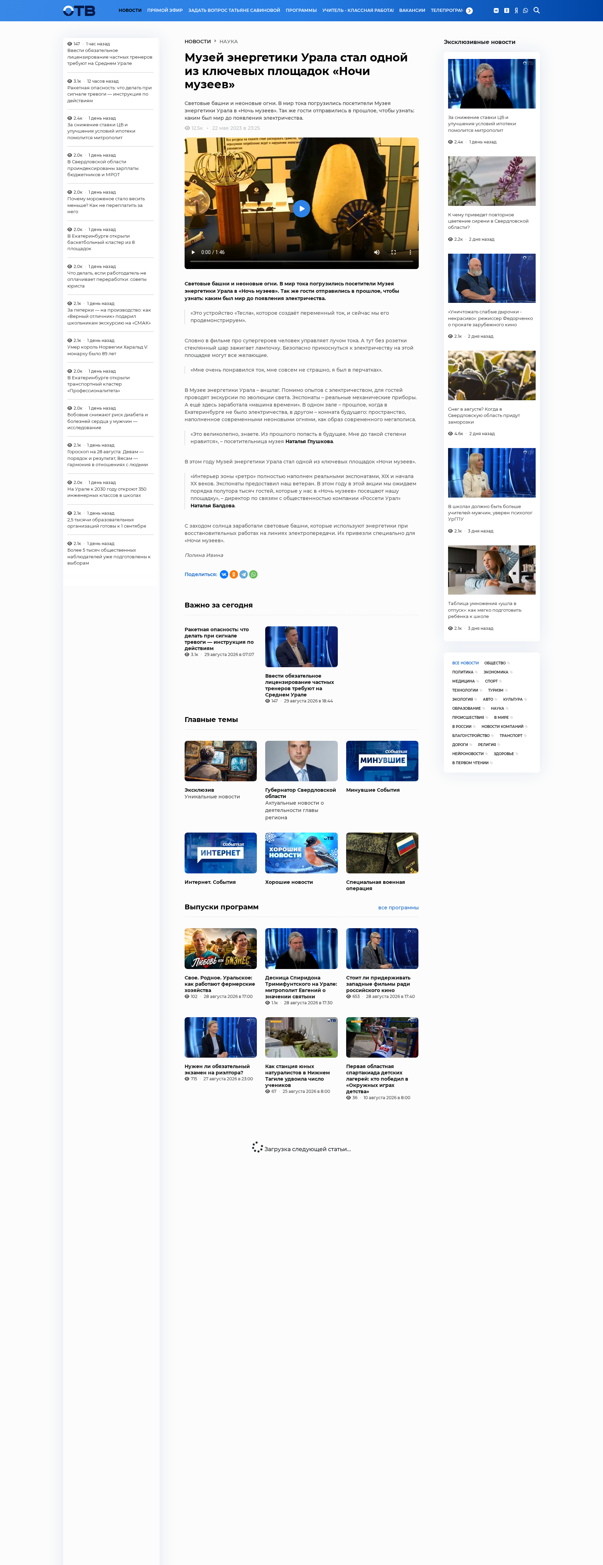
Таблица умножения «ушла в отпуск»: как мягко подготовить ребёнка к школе (484, 610)
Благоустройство (471, 735)
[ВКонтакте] (224, 574)
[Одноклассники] (506, 11)
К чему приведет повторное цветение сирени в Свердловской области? (488, 221)
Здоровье (504, 754)
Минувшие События (373, 790)
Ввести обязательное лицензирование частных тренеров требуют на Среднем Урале (109, 56)
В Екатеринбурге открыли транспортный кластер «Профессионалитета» (98, 384)
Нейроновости (468, 754)
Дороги (460, 745)
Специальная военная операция (375, 885)
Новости (130, 10)
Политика (463, 672)
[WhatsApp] (525, 11)
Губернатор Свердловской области (300, 793)
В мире (501, 717)
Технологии (465, 690)
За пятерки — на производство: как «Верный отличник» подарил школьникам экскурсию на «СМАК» (109, 316)
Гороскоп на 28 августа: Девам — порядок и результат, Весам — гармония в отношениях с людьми (107, 458)
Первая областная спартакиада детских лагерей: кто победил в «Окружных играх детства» (377, 1079)
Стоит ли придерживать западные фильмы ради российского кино (378, 984)
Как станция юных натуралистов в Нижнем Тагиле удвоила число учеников (297, 1075)
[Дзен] (516, 11)
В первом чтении (470, 763)
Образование (466, 708)
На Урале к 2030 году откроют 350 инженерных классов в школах (107, 492)
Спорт (491, 681)
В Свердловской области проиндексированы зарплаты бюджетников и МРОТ (103, 168)
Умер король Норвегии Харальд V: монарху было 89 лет (107, 350)
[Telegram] (243, 574)
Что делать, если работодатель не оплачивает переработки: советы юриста (107, 279)
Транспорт (511, 735)
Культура (513, 699)
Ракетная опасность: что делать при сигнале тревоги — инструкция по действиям (109, 94)
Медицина (463, 681)
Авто (488, 699)
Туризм (496, 690)
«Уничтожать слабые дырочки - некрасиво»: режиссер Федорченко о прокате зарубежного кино (490, 318)
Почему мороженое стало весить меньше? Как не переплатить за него (106, 205)
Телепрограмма (451, 10)
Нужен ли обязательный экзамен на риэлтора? (217, 1069)
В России (461, 726)
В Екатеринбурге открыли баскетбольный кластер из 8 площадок (101, 242)
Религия (487, 745)
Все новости (465, 663)
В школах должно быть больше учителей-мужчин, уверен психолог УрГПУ (490, 513)
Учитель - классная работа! (358, 10)
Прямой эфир (165, 10)
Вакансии (412, 10)
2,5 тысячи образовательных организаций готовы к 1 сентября (106, 522)
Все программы (398, 907)
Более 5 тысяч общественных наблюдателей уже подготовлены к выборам (109, 556)
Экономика (496, 672)
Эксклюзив (199, 790)
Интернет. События (210, 882)
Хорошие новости (289, 882)
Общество (495, 663)
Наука (497, 708)
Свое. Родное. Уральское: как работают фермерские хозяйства (220, 984)
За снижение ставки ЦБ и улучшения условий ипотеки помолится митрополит (101, 131)
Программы (301, 10)
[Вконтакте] (496, 11)
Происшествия (468, 717)
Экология (462, 699)
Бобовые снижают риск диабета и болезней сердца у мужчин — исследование (107, 421)
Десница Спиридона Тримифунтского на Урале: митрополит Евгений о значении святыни (301, 987)
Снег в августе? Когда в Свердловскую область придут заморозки (484, 415)
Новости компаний (502, 726)
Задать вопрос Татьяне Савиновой (234, 10)
